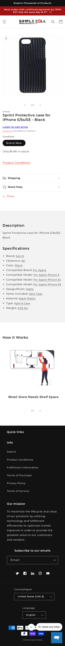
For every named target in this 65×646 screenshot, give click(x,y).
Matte (30, 289)
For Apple (39, 270)
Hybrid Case (22, 303)
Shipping (7, 131)
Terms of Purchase (19, 475)
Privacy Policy (16, 483)
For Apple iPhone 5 (46, 274)
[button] (4, 22)
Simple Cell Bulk (35, 640)
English (31, 614)
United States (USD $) (31, 596)
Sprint (20, 256)
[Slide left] (25, 105)
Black (19, 265)
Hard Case (35, 293)
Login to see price (15, 127)
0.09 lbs (23, 308)
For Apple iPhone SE (47, 284)
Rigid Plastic (27, 298)
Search (11, 451)
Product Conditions (16, 162)
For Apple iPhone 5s (47, 279)
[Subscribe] (54, 560)
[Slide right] (40, 105)
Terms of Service (18, 491)
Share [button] (10, 196)
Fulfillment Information (23, 467)
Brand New (14, 143)
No (23, 260)
